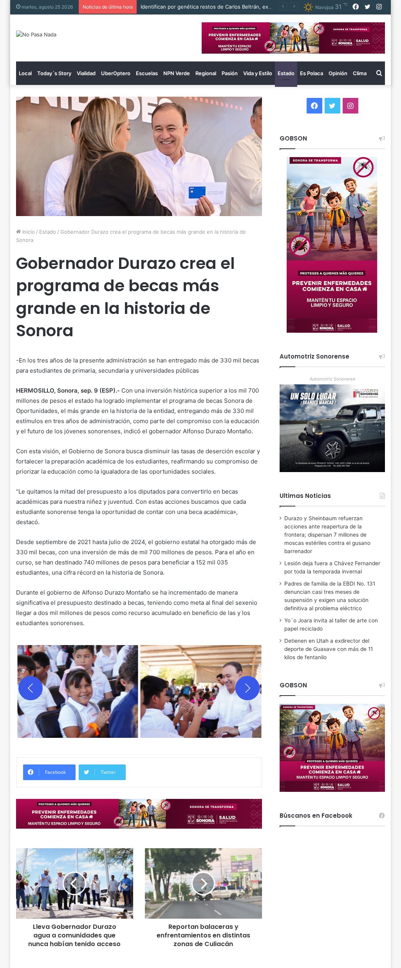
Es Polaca (311, 73)
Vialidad (86, 73)
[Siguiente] (247, 688)
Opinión (338, 73)
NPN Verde (176, 73)
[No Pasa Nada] (36, 34)
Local (25, 73)
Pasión (230, 73)
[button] (77, 688)
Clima (360, 73)
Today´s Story (54, 73)
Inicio (28, 232)
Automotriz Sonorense (332, 379)
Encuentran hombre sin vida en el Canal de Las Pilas (204, 7)
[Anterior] (30, 688)
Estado (286, 73)
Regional (205, 73)
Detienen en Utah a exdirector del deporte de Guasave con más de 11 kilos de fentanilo (328, 649)
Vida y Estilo (257, 73)
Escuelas (147, 73)
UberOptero (115, 73)
